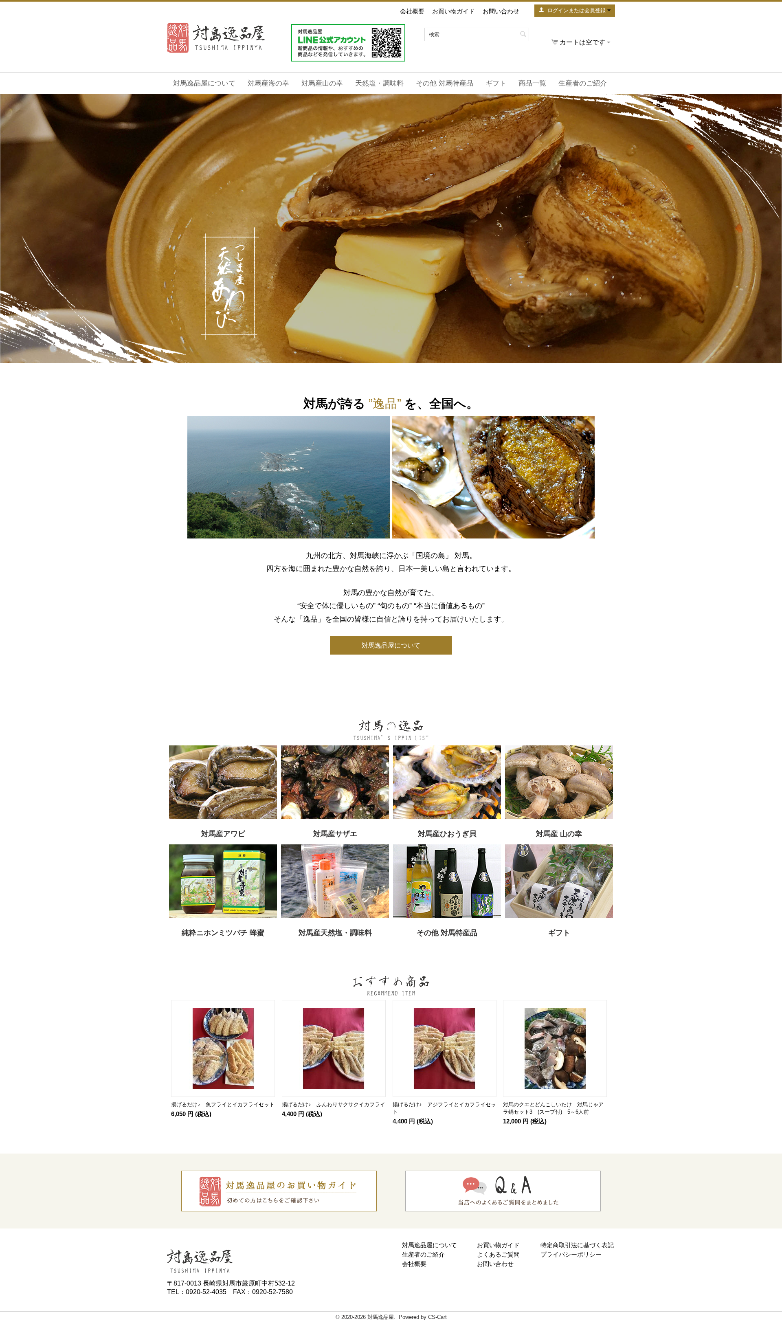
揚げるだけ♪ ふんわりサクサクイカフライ (333, 1104)
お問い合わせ (501, 11)
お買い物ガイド (453, 11)
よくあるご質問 (498, 1254)
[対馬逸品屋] (200, 1260)
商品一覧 (532, 83)
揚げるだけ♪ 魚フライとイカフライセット (223, 1104)
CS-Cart (437, 1317)
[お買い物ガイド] (279, 1191)
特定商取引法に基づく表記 (577, 1245)
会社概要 (412, 11)
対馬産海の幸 (268, 83)
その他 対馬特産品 (444, 83)
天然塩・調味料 (379, 83)
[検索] (523, 35)
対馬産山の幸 (322, 83)
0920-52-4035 (206, 1291)
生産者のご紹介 (582, 83)
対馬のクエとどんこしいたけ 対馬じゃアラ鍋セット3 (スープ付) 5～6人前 (553, 1108)
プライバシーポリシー (571, 1254)
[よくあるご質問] (503, 1191)
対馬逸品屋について (204, 83)
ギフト (495, 83)
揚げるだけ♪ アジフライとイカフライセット (444, 1108)
